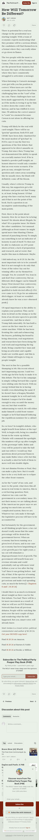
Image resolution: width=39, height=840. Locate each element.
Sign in (34, 3)
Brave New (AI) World (12, 749)
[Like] (4, 25)
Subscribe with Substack (21, 812)
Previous (8, 701)
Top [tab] (4, 743)
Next (32, 701)
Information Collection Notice (23, 683)
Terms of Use (30, 681)
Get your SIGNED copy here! (14, 634)
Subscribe (26, 3)
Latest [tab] (10, 743)
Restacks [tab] (16, 716)
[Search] (35, 743)
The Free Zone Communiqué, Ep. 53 (14, 753)
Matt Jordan (11, 18)
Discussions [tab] (18, 743)
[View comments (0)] (9, 25)
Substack (9, 835)
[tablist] (11, 716)
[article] (19, 754)
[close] (32, 769)
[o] (33, 751)
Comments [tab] (7, 716)
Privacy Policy (26, 822)
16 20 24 (12, 586)
